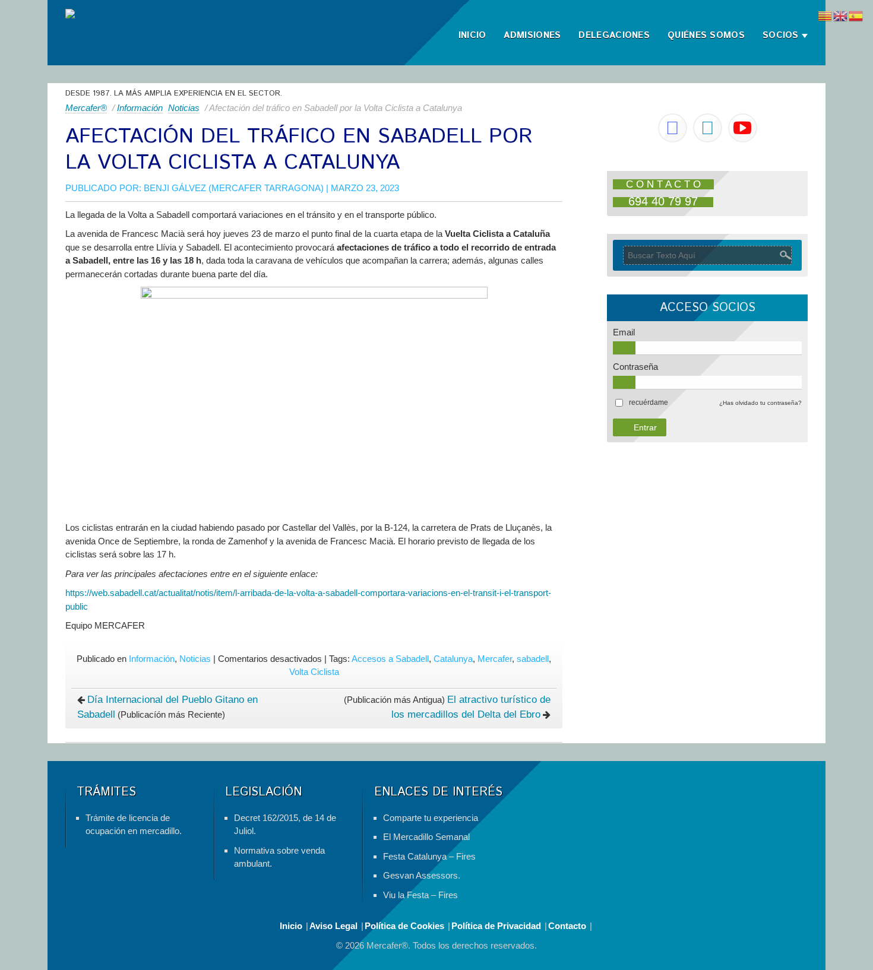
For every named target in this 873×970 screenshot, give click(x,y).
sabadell (533, 659)
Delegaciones (614, 35)
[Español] (856, 15)
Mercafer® (86, 108)
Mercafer (494, 659)
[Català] (825, 15)
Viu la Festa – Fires (420, 895)
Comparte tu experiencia (430, 818)
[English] (841, 15)
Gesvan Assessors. (421, 875)
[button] (648, 402)
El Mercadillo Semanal (426, 837)
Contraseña (635, 367)
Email (624, 332)
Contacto (567, 926)
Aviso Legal (333, 926)
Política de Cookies (404, 926)
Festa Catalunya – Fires (429, 856)
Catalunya (453, 659)
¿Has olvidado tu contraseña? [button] (760, 403)
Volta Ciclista (314, 672)
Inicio (472, 35)
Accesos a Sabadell (390, 659)
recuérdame (648, 402)
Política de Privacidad (496, 926)
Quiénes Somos (706, 35)
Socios (781, 35)
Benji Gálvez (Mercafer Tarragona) (234, 188)
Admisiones (532, 35)
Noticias (184, 108)
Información (140, 108)
